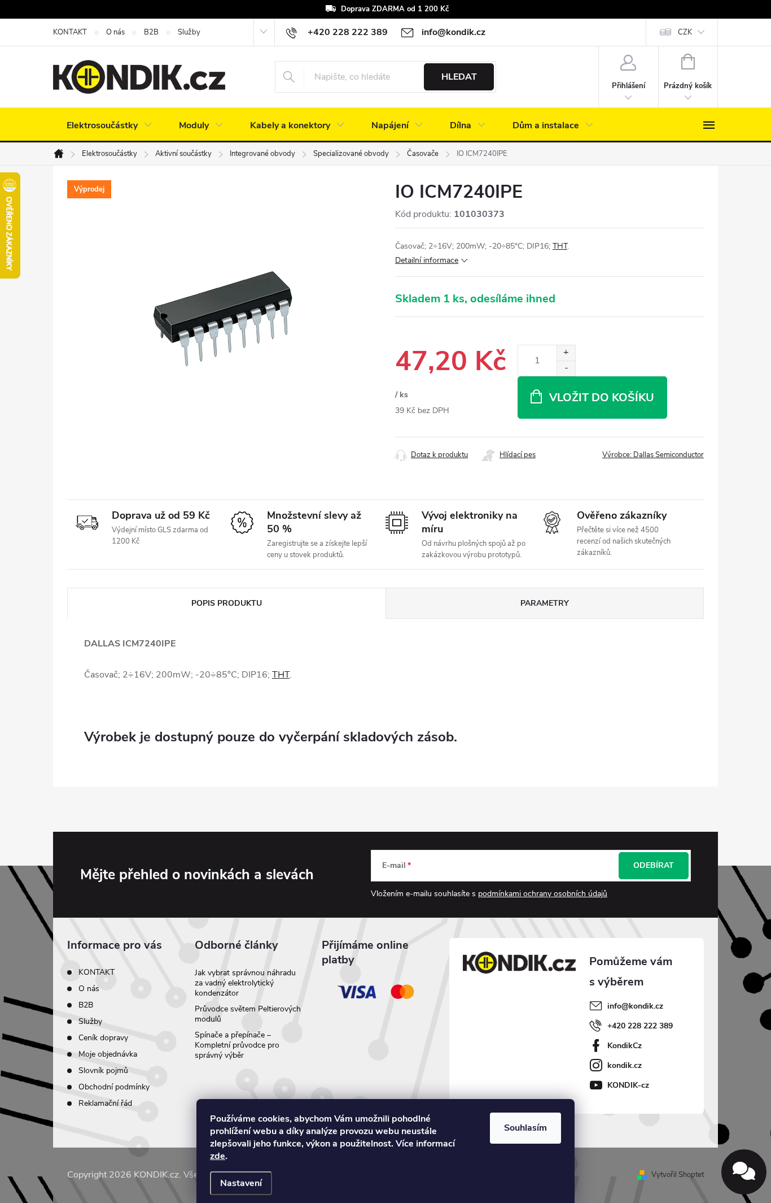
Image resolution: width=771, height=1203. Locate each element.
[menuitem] (109, 125)
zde (217, 1156)
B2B (151, 32)
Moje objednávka (107, 1054)
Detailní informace (426, 260)
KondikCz (624, 1045)
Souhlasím (525, 1128)
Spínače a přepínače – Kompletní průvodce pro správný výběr (237, 1045)
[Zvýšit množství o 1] (566, 353)
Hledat (459, 77)
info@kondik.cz (635, 1006)
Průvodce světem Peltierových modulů (248, 1014)
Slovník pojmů (103, 1070)
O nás (115, 32)
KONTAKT (70, 32)
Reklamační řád (105, 1103)
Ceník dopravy (103, 1037)
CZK (685, 32)
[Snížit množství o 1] (566, 368)
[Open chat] (743, 1172)
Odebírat (653, 865)
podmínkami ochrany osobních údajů (542, 893)
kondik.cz (624, 1065)
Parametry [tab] (544, 603)
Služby (189, 32)
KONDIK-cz (628, 1085)
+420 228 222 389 (640, 1025)
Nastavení (241, 1183)
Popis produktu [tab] (226, 603)
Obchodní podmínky (114, 1087)
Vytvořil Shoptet (677, 1175)
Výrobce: (653, 455)
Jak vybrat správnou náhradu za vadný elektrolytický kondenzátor (245, 982)
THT (560, 246)
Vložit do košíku (601, 397)
